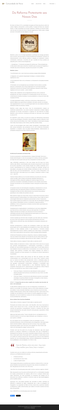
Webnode (33, 407)
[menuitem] (32, 3)
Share (13, 395)
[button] (52, 3)
